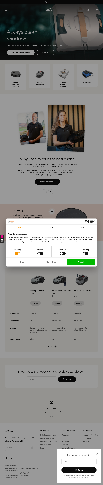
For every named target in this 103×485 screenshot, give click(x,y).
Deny (22, 262)
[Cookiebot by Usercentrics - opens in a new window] (86, 221)
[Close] (97, 454)
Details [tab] (51, 227)
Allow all (81, 262)
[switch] (40, 253)
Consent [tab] (21, 227)
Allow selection (51, 262)
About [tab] (81, 227)
